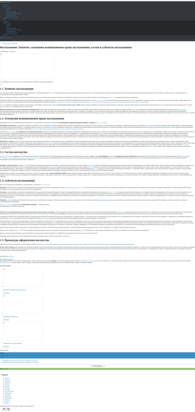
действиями (120, 212)
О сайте (8, 8)
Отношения (6, 43)
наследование (53, 167)
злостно (83, 230)
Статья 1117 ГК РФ (5, 204)
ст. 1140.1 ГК (11, 132)
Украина (7, 401)
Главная (5, 5)
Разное (7, 403)
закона (119, 230)
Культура (7, 383)
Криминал (8, 381)
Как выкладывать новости (14, 13)
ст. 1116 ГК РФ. (45, 184)
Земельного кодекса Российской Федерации (69, 102)
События (7, 378)
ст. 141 (96, 168)
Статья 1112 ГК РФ (5, 156)
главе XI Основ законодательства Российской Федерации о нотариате (63, 129)
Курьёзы (7, 385)
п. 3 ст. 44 (91, 167)
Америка (7, 400)
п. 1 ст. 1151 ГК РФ (113, 192)
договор (101, 133)
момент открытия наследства (74, 187)
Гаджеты (7, 388)
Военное (7, 386)
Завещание (150, 125)
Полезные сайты (11, 15)
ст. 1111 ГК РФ (102, 122)
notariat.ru (11, 256)
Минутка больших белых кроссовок (14, 289)
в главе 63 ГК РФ (48, 143)
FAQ (7, 10)
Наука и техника (9, 391)
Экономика (14, 43)
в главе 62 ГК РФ (36, 129)
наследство (112, 97)
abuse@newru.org (5, 262)
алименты (92, 165)
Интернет (7, 390)
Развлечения (8, 398)
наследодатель (181, 109)
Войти (5, 18)
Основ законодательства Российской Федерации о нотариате (127, 102)
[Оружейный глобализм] (23, 313)
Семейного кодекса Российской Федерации (95, 102)
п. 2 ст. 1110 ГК (100, 100)
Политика (7, 395)
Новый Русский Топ (6, 2)
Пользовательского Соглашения (88, 261)
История (7, 380)
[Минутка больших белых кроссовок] (23, 286)
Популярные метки (11, 16)
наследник (135, 109)
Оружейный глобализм (10, 316)
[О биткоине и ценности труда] (23, 340)
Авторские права (11, 11)
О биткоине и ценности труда (12, 343)
